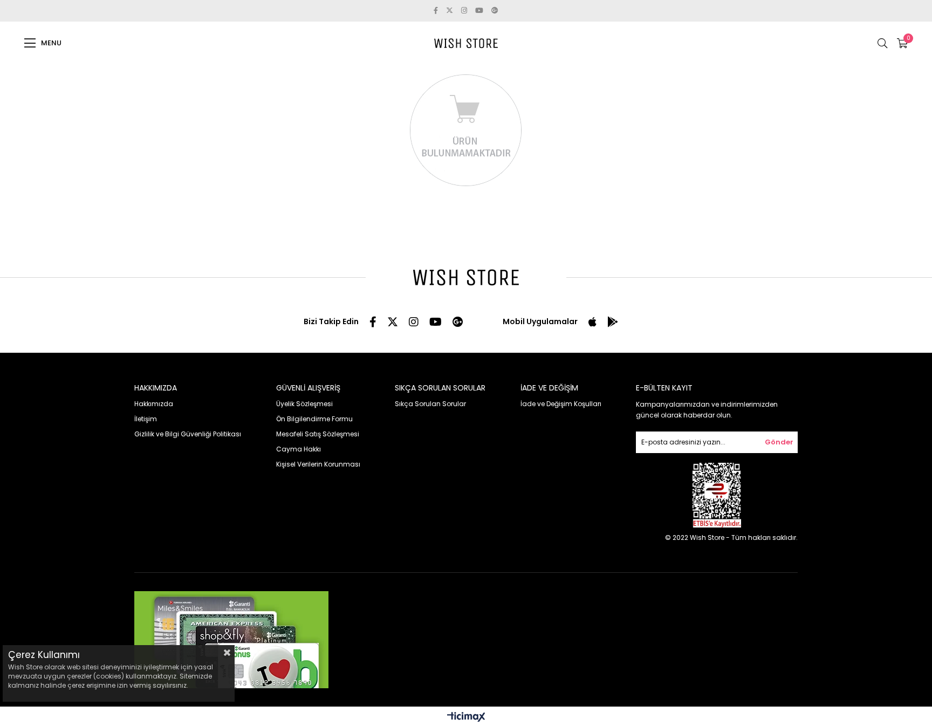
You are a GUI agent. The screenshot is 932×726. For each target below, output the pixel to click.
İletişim (145, 418)
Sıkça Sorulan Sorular (430, 403)
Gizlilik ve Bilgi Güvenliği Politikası (187, 434)
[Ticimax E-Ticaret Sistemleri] (466, 717)
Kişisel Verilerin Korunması (318, 464)
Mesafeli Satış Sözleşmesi (317, 434)
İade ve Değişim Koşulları (560, 403)
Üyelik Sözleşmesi (304, 403)
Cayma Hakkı (298, 449)
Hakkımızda (153, 403)
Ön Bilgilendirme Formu (314, 418)
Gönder (779, 442)
